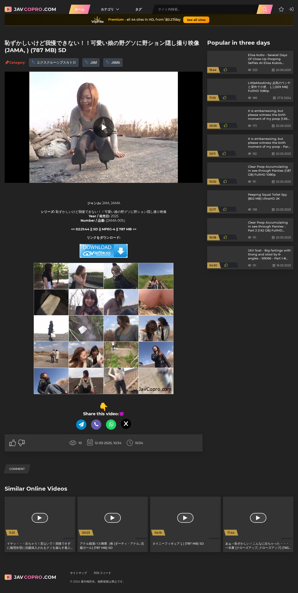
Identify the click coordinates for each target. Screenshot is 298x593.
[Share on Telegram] (81, 424)
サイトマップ (78, 573)
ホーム (80, 9)
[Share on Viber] (96, 424)
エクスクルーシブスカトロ (56, 62)
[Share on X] (126, 424)
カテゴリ (107, 9)
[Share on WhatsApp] (111, 424)
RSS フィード (102, 573)
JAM (93, 62)
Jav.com (35, 9)
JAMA (115, 62)
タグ (138, 9)
